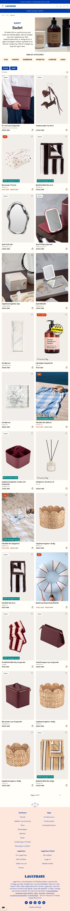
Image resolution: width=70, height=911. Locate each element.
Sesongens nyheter (22, 846)
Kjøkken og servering (22, 821)
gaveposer (50, 893)
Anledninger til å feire (22, 842)
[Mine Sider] (60, 6)
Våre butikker (21, 859)
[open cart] (67, 6)
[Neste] (60, 795)
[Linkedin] (39, 902)
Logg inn (47, 859)
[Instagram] (35, 902)
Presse (21, 868)
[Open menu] (3, 6)
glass (36, 893)
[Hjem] (10, 6)
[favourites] (64, 6)
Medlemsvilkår (47, 863)
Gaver (22, 838)
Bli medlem (47, 855)
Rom (7, 15)
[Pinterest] (30, 902)
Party (23, 825)
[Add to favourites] (32, 77)
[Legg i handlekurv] (32, 130)
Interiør (22, 817)
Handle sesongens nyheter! (35, 11)
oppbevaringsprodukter (24, 893)
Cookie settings (35, 907)
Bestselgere (22, 829)
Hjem (3, 15)
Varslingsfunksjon (49, 825)
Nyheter (22, 833)
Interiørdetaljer (52, 891)
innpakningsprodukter (18, 895)
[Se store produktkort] (64, 72)
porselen (42, 893)
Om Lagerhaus (21, 855)
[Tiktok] (44, 902)
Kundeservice (49, 817)
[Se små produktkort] (67, 72)
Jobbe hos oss (21, 863)
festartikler (34, 895)
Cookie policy (49, 821)
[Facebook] (26, 902)
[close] (69, 10)
